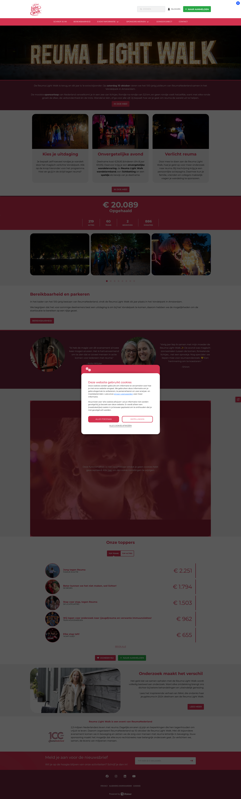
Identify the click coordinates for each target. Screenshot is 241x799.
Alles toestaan (104, 419)
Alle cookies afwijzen (120, 426)
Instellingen (137, 419)
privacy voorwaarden (123, 394)
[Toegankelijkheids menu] (238, 3)
